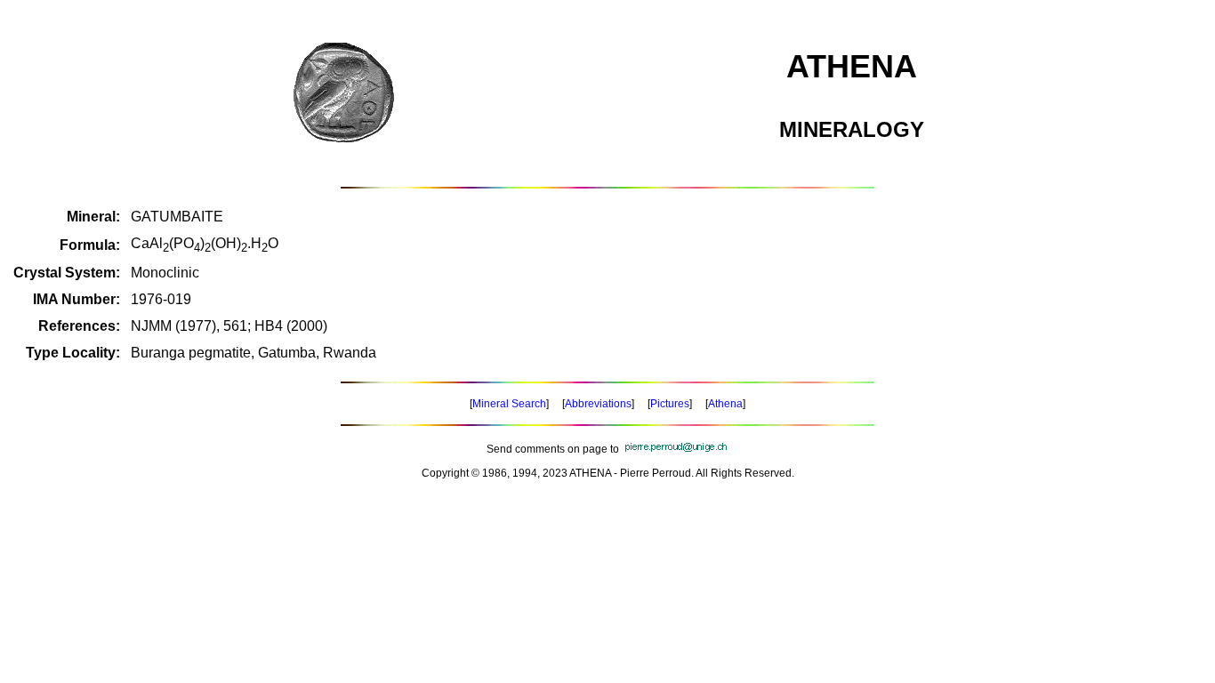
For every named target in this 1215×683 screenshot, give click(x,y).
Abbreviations (598, 404)
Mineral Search (509, 404)
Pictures (669, 404)
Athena (725, 404)
